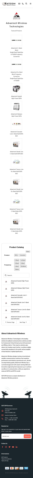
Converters (22, 255)
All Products (4, 457)
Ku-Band (23, 260)
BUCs (16, 255)
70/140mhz (23, 266)
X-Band (17, 263)
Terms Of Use (4, 460)
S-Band (22, 263)
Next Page (22, 322)
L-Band (16, 266)
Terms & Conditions (6, 459)
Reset (27, 251)
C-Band (17, 260)
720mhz (17, 269)
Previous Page (10, 322)
